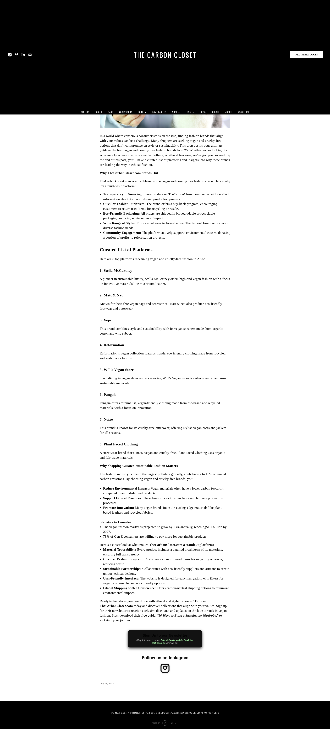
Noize (108, 419)
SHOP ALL (177, 112)
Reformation (114, 345)
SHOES (99, 112)
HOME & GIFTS (159, 112)
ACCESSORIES (126, 112)
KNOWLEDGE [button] (243, 112)
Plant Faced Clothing (121, 444)
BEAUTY (142, 112)
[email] (30, 55)
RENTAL (191, 112)
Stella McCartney (118, 270)
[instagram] (10, 55)
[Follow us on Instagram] (165, 668)
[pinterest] (16, 55)
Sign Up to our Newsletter (165, 639)
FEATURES (144, 705)
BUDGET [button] (215, 112)
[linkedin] (23, 55)
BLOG (203, 112)
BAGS (110, 112)
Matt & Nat (113, 295)
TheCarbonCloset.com (124, 173)
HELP (185, 705)
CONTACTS (200, 705)
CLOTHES (85, 112)
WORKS (159, 705)
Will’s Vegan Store (119, 370)
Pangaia (110, 394)
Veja (107, 320)
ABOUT (127, 705)
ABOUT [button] (228, 112)
